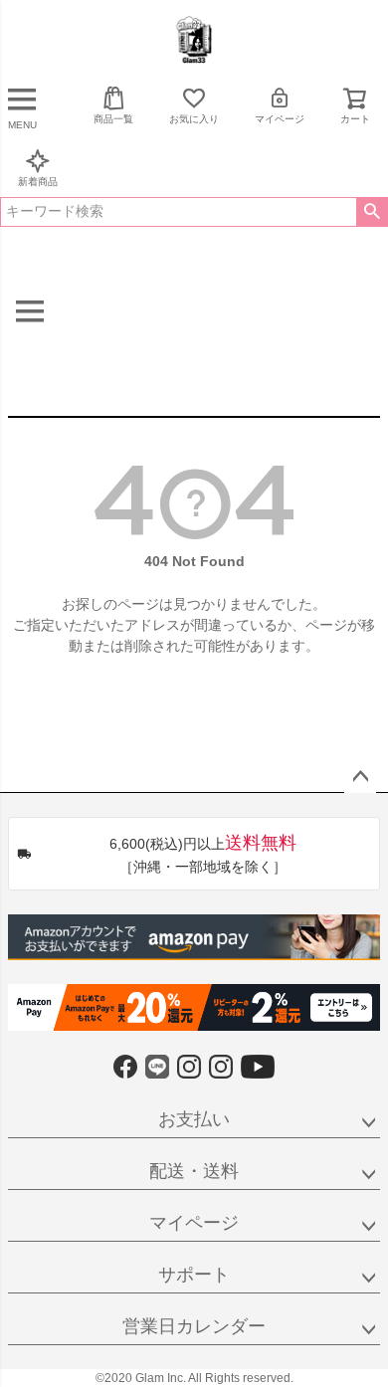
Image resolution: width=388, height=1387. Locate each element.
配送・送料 (194, 1171)
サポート (194, 1275)
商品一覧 (113, 118)
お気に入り (194, 118)
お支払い (194, 1119)
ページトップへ (360, 777)
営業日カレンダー (194, 1326)
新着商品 (38, 181)
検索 (371, 212)
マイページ (279, 118)
